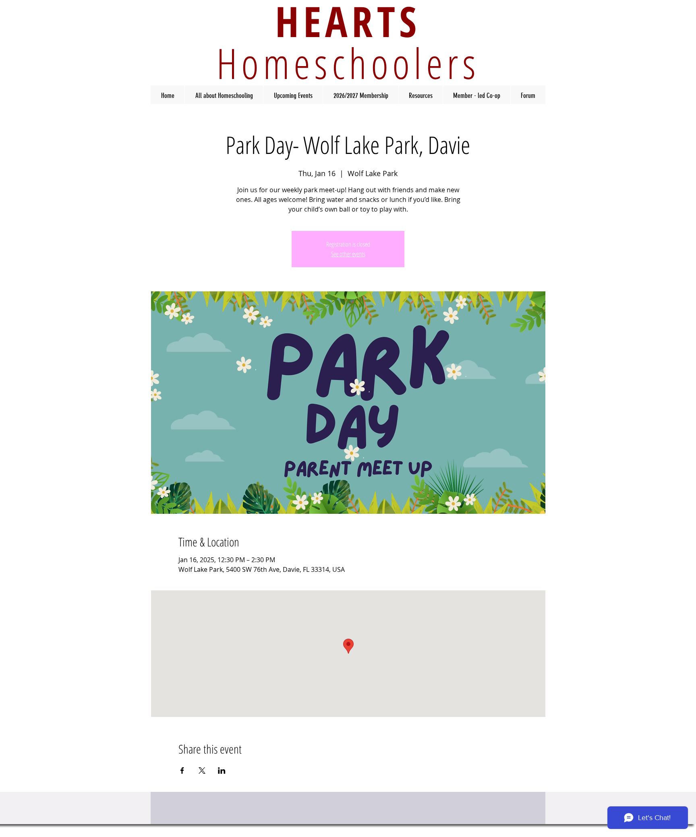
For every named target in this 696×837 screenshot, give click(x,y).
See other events (348, 253)
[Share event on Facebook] (182, 770)
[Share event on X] (202, 770)
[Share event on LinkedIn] (222, 770)
